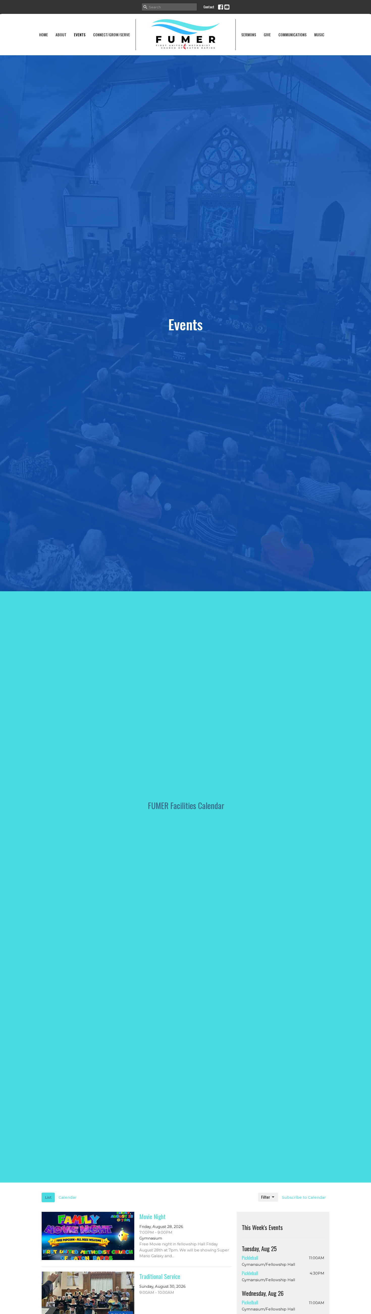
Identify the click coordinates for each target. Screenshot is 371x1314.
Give (267, 34)
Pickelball (250, 1302)
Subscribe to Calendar (304, 1197)
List (48, 1197)
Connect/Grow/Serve (111, 34)
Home (43, 34)
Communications (292, 34)
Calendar (68, 1197)
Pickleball (250, 1257)
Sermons (248, 34)
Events (80, 34)
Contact (208, 6)
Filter (265, 1197)
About (61, 34)
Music (319, 34)
